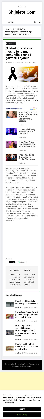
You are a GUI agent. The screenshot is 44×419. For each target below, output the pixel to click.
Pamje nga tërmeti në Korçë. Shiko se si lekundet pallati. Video (26, 346)
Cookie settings (22, 415)
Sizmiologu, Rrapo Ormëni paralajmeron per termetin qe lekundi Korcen (26, 314)
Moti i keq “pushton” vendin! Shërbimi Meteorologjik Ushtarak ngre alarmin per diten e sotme (25, 330)
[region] (22, 404)
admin (10, 62)
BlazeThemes (26, 366)
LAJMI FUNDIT (10, 43)
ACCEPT (22, 409)
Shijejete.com (22, 12)
